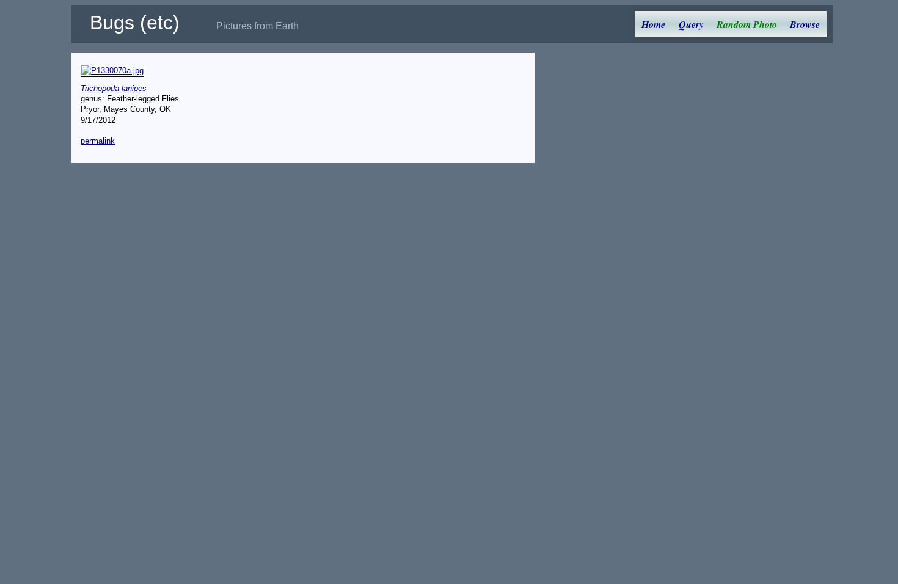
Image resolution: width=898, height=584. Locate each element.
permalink (98, 140)
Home (653, 24)
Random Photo (747, 24)
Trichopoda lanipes (114, 88)
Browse (805, 24)
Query (691, 24)
